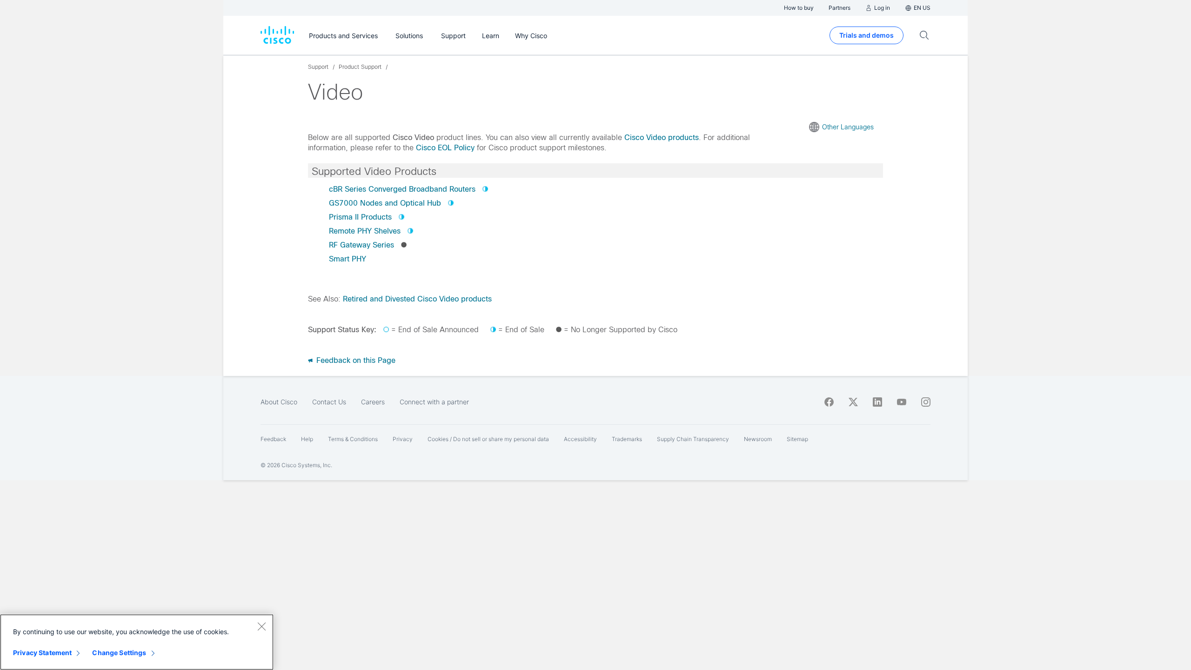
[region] (137, 642)
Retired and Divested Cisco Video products (417, 299)
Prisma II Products (360, 217)
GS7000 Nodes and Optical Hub (385, 203)
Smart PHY (347, 259)
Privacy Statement (42, 653)
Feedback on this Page (354, 360)
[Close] (261, 626)
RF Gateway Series (361, 245)
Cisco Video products (661, 137)
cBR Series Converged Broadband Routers (402, 189)
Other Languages (848, 127)
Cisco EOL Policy (445, 148)
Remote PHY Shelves (365, 231)
